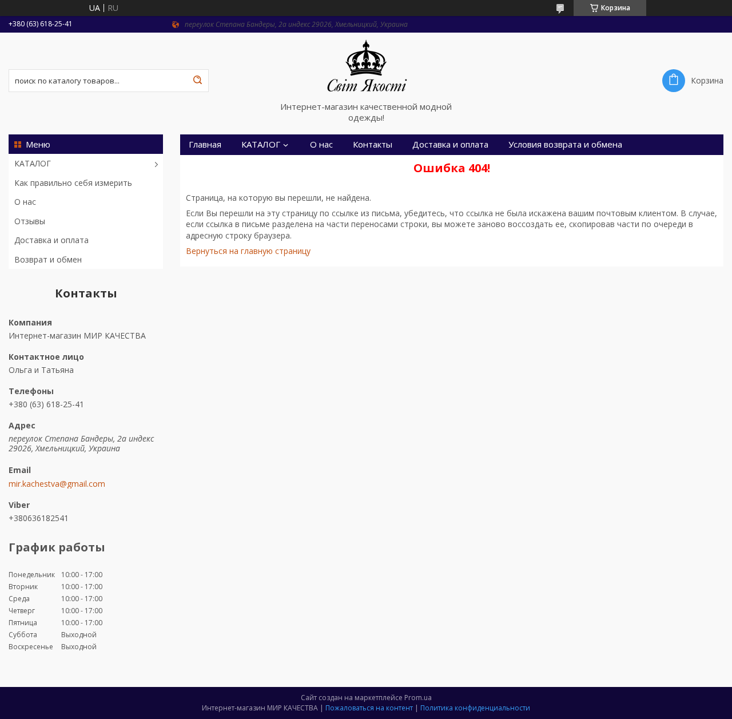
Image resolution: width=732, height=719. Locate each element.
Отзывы (29, 221)
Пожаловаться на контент (369, 708)
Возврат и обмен (48, 259)
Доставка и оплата (51, 240)
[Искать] (197, 80)
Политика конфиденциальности (475, 708)
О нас (25, 201)
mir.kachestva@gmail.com (57, 484)
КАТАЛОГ (32, 163)
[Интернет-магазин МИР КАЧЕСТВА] (366, 67)
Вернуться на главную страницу (248, 250)
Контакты (372, 144)
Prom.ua (418, 697)
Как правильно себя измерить (73, 182)
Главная (205, 144)
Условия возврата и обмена (565, 144)
